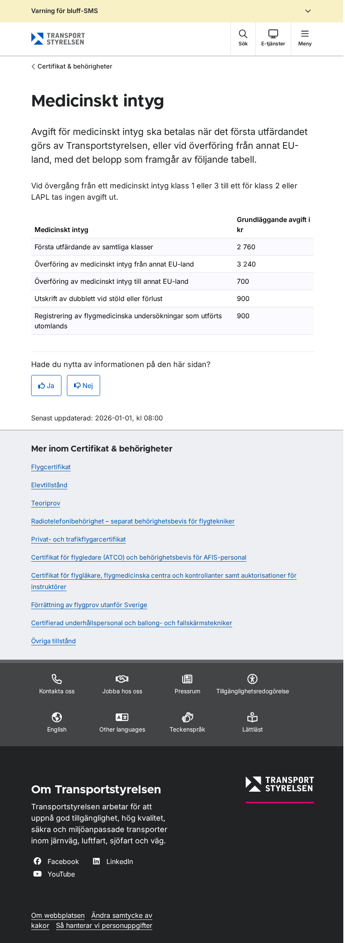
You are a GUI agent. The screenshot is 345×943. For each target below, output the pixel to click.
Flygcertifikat (51, 467)
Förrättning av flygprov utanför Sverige (89, 605)
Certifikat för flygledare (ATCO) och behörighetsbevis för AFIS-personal (139, 557)
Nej (87, 385)
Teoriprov (45, 503)
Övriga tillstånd (53, 641)
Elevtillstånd (49, 485)
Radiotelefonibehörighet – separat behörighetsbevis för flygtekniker (133, 521)
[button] (243, 38)
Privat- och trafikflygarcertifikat (78, 539)
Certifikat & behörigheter (74, 66)
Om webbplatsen (58, 915)
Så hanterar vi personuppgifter (104, 925)
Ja (50, 385)
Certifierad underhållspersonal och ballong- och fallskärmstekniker (131, 623)
